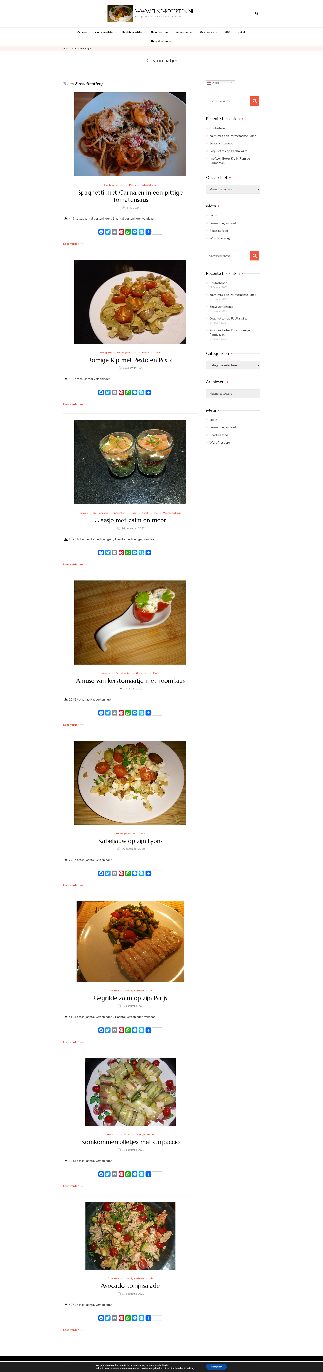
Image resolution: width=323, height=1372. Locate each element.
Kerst (145, 513)
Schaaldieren (149, 185)
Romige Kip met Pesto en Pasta (130, 360)
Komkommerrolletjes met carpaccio (130, 1141)
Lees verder (71, 244)
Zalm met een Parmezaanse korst (232, 136)
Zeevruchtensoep (221, 143)
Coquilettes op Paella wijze (228, 151)
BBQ (227, 32)
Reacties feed (218, 231)
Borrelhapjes (183, 32)
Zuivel (157, 352)
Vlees (127, 1134)
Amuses (82, 32)
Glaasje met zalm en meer (130, 520)
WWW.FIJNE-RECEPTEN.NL (164, 11)
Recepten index (161, 41)
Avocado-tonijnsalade (130, 1285)
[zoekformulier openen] (257, 13)
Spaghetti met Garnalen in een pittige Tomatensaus (130, 196)
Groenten (119, 513)
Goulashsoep (218, 128)
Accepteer (216, 1366)
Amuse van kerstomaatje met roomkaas (130, 680)
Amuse (84, 513)
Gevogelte (105, 352)
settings (191, 1368)
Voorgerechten (104, 32)
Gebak (242, 32)
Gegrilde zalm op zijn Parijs (130, 998)
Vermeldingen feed (222, 223)
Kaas (133, 513)
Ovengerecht (208, 32)
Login (213, 215)
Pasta (132, 185)
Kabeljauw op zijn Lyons (130, 840)
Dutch (215, 82)
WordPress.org (219, 238)
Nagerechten (159, 32)
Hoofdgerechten (132, 32)
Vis (155, 513)
